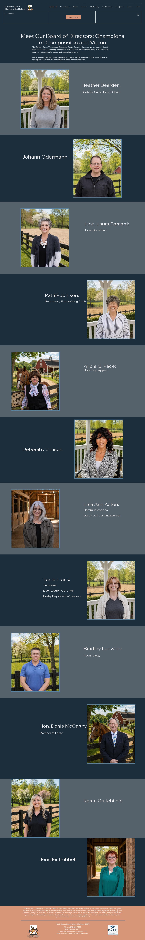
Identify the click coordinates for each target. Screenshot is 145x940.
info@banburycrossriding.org (75, 931)
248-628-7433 (75, 927)
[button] (138, 15)
